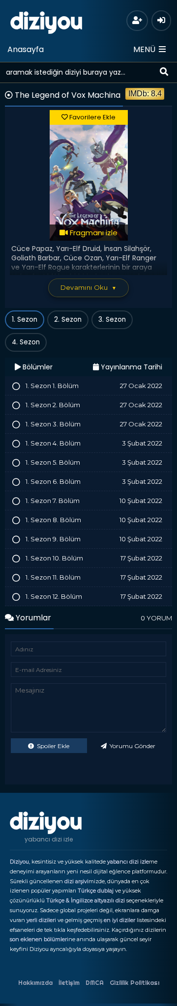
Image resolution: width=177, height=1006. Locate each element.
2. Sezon (68, 319)
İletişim (69, 982)
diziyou (46, 21)
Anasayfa (25, 49)
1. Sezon (24, 319)
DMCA (95, 982)
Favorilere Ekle (92, 117)
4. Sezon (26, 342)
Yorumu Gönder (131, 746)
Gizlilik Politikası (134, 982)
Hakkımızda (35, 982)
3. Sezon (112, 319)
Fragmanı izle (93, 232)
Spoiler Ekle (52, 746)
